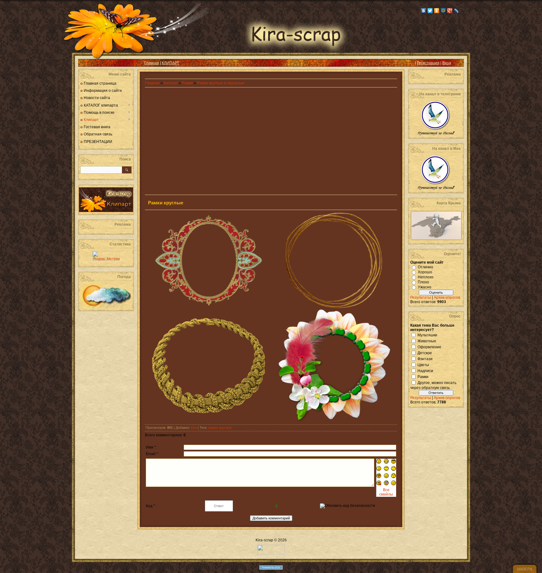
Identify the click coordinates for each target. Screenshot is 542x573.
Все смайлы (386, 492)
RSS (87, 63)
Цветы (423, 364)
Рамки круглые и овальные (221, 83)
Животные (426, 341)
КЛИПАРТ (170, 63)
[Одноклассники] (436, 11)
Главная (151, 63)
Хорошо (425, 272)
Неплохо (425, 277)
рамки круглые (220, 427)
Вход (446, 63)
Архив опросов (447, 297)
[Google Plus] (450, 11)
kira (194, 427)
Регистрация (428, 63)
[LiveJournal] (456, 11)
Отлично (425, 267)
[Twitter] (430, 11)
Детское (424, 352)
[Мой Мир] (443, 11)
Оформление (429, 346)
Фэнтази (425, 358)
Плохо (423, 282)
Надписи (425, 370)
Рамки (187, 83)
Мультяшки (427, 335)
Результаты (420, 297)
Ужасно (424, 287)
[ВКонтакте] (423, 11)
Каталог (171, 83)
